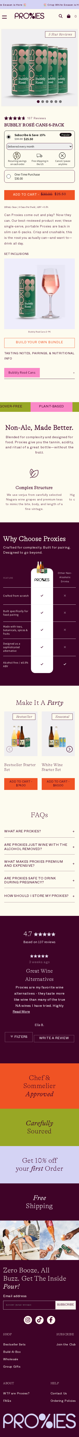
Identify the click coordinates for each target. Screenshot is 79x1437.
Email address (15, 1297)
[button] (69, 17)
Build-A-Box (12, 1352)
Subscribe (65, 1305)
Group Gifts (12, 1367)
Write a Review (56, 1040)
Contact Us (59, 1394)
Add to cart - (20, 784)
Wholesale (10, 1359)
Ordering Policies (63, 1401)
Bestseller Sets (14, 1345)
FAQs (7, 1401)
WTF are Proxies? (16, 1394)
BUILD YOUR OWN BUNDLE (39, 342)
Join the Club (66, 1345)
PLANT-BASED (42, 407)
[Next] (70, 991)
